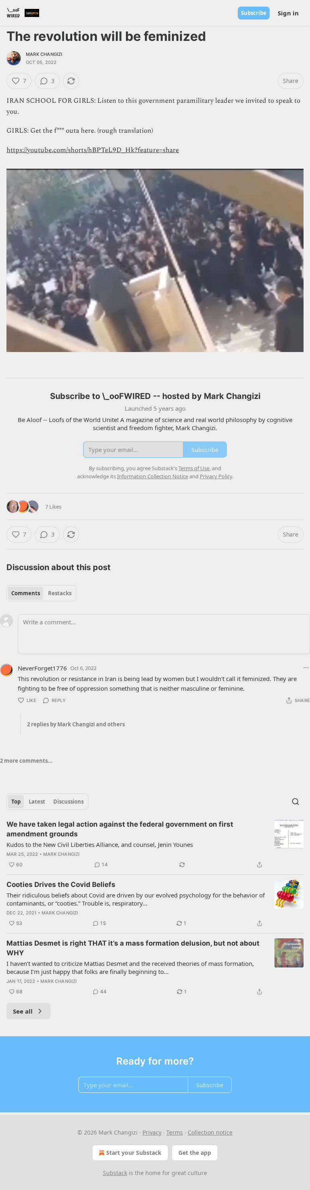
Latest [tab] (37, 801)
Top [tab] (16, 801)
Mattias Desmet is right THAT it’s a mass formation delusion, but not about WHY (133, 948)
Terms (174, 1132)
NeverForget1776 (42, 668)
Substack (115, 1173)
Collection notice (210, 1132)
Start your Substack (133, 1152)
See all (23, 1011)
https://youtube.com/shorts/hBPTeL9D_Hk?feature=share (92, 150)
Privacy (151, 1132)
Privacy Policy (216, 476)
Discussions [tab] (68, 801)
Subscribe (253, 13)
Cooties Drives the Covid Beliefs (60, 884)
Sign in (288, 13)
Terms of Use (193, 468)
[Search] (295, 801)
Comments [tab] (25, 593)
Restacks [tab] (59, 593)
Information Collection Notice (152, 476)
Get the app (194, 1152)
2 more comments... (26, 760)
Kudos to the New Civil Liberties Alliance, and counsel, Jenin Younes (99, 844)
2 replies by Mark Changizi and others (76, 724)
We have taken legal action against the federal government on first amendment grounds (119, 829)
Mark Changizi (44, 54)
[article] (155, 844)
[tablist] (41, 593)
